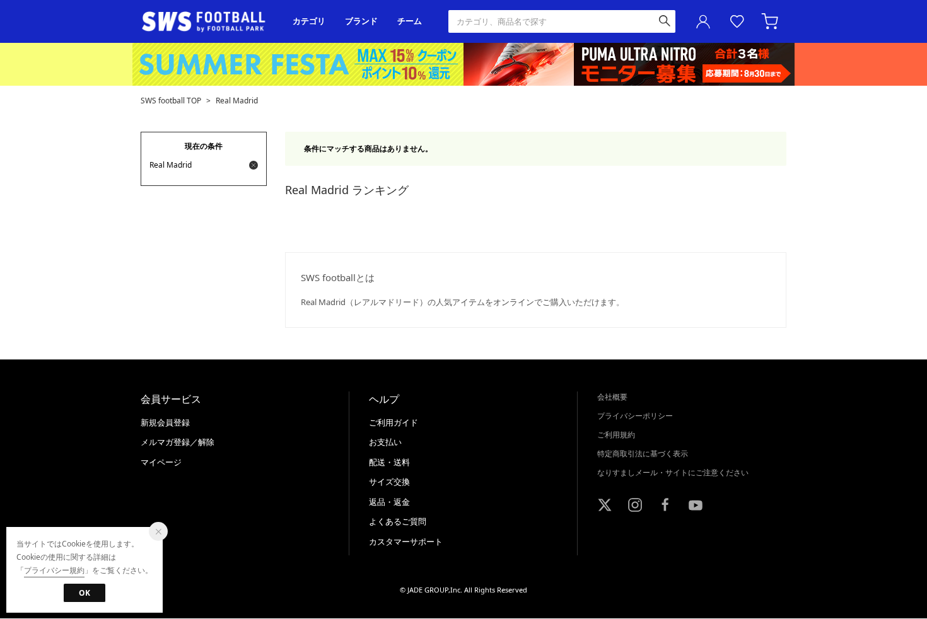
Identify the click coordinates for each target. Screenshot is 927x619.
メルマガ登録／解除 (177, 442)
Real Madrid (237, 100)
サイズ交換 (389, 481)
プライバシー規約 (54, 570)
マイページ (161, 462)
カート (771, 21)
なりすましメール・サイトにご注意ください (673, 472)
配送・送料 (389, 462)
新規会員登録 (165, 422)
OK (84, 592)
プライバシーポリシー (635, 415)
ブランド (361, 21)
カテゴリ (309, 21)
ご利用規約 (616, 434)
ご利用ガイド (393, 422)
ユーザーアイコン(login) (703, 21)
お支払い (385, 442)
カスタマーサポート (406, 541)
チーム (409, 21)
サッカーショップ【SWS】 (208, 22)
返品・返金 (389, 501)
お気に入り (737, 21)
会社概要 (612, 396)
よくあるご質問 (397, 521)
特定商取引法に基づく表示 (642, 453)
